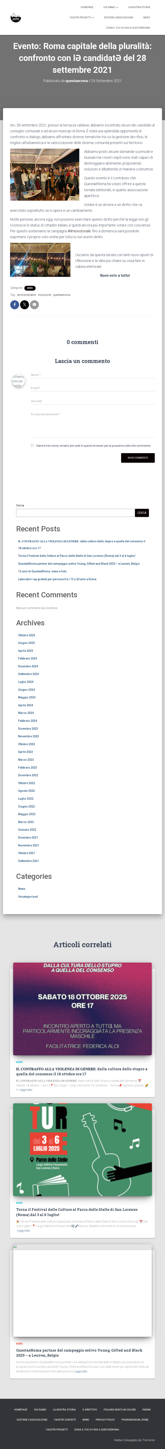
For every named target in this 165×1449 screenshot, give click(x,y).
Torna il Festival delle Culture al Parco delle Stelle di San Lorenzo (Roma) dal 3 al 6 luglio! (76, 555)
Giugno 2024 (26, 689)
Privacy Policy (105, 1419)
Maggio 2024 (26, 697)
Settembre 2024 (28, 674)
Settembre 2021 (28, 861)
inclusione (44, 294)
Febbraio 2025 (27, 658)
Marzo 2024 (26, 713)
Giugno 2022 (26, 806)
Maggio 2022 (26, 814)
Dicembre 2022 (28, 775)
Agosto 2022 (26, 790)
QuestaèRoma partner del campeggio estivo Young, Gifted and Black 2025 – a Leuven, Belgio (79, 563)
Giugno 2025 (26, 643)
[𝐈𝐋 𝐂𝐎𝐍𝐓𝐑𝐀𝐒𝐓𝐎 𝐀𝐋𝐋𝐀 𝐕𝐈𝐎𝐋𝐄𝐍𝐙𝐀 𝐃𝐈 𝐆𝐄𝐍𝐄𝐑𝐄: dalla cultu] (82, 1008)
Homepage (87, 7)
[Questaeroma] (16, 18)
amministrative (26, 294)
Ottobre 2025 (26, 635)
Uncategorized (28, 896)
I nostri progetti (81, 17)
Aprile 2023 (25, 751)
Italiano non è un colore (120, 1409)
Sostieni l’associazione (118, 17)
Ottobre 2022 (26, 783)
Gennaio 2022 (27, 829)
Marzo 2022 (26, 822)
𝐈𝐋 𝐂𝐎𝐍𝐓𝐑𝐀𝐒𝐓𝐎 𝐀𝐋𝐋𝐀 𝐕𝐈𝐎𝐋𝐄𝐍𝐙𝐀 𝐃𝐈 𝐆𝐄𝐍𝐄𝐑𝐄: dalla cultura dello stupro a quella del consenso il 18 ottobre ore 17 (81, 1071)
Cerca (20, 505)
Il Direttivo (89, 1409)
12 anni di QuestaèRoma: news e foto (42, 571)
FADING (146, 1409)
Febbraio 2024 (27, 720)
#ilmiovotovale (79, 231)
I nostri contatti (65, 1419)
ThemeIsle (148, 1440)
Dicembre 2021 (28, 837)
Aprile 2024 (25, 705)
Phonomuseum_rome (135, 1419)
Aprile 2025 (25, 650)
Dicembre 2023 (28, 728)
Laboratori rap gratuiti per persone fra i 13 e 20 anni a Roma (57, 579)
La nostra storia (139, 7)
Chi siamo (109, 7)
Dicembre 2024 (28, 666)
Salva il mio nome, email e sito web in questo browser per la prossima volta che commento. (93, 445)
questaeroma (61, 294)
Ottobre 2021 (26, 853)
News (146, 17)
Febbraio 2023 (27, 767)
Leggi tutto (25, 1089)
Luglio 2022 (25, 798)
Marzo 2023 (26, 759)
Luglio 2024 (25, 681)
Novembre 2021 (28, 845)
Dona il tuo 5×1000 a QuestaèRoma (128, 27)
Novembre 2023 (28, 736)
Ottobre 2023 (26, 744)
